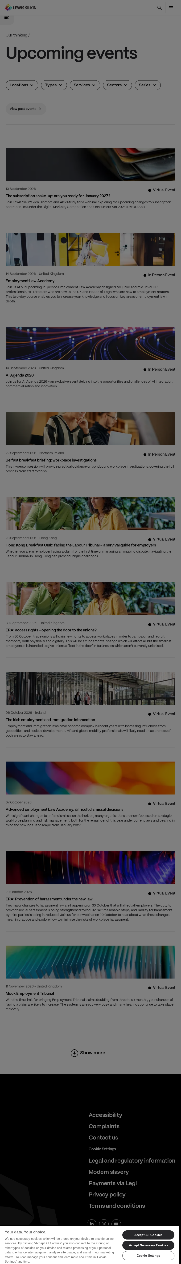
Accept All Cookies (148, 1235)
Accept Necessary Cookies (148, 1245)
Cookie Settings (148, 1255)
